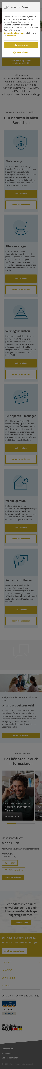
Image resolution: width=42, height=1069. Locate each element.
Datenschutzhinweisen (14, 33)
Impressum (11, 35)
